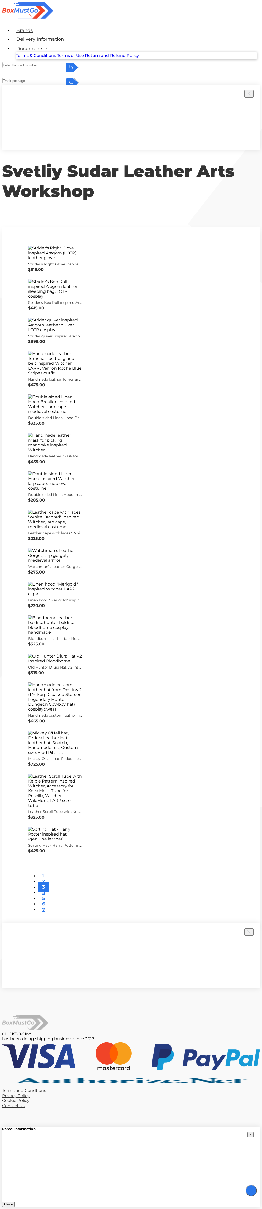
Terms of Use (70, 55)
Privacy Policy (16, 1095)
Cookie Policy (15, 1100)
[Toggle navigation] (251, 1190)
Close (8, 1204)
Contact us (13, 1105)
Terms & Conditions (36, 55)
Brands (24, 30)
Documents (29, 48)
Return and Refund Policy (112, 55)
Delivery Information (40, 39)
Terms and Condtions (24, 1090)
